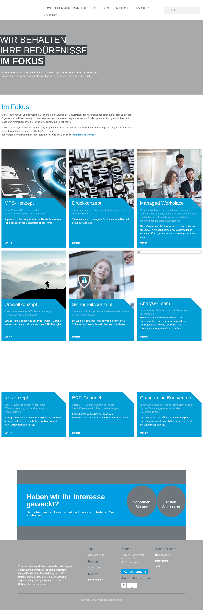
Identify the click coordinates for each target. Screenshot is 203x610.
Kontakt (126, 548)
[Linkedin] (134, 585)
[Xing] (129, 585)
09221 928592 (95, 580)
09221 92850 (95, 567)
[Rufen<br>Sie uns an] (171, 492)
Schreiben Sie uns (141, 504)
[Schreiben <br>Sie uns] (141, 492)
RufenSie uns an (171, 504)
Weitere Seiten (165, 548)
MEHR (8, 243)
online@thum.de (96, 555)
